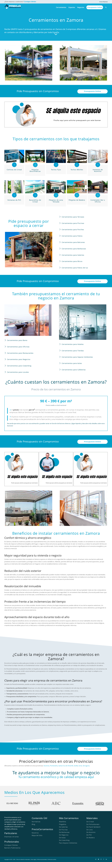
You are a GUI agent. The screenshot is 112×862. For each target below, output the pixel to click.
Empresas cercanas (11, 837)
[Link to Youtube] (98, 859)
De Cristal (90, 822)
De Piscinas (63, 830)
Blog (33, 824)
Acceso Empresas (103, 1)
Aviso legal (33, 859)
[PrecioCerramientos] (12, 7)
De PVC (89, 835)
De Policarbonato (92, 824)
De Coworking (64, 840)
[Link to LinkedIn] (106, 859)
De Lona (89, 830)
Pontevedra (54, 766)
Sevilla (76, 766)
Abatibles (62, 822)
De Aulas (62, 838)
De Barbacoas (64, 832)
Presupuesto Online (92, 91)
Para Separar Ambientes (68, 843)
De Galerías (63, 827)
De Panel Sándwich (93, 827)
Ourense (46, 766)
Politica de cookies (52, 859)
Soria (80, 766)
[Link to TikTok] (95, 859)
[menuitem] (103, 1)
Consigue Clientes (11, 845)
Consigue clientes (30, 1)
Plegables (62, 824)
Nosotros (35, 833)
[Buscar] (106, 7)
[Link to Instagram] (101, 859)
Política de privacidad (42, 859)
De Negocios (63, 835)
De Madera (90, 838)
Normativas (36, 822)
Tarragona (86, 766)
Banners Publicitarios (12, 848)
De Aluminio (90, 832)
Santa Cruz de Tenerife (65, 766)
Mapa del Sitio (37, 835)
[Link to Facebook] (103, 859)
